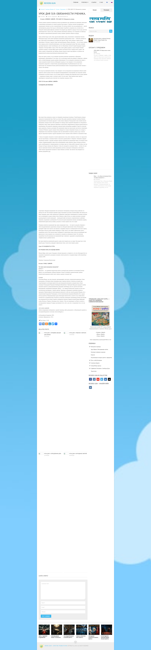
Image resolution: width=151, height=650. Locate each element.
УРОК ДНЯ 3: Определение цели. (52, 453)
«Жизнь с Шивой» (100, 334)
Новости (93, 355)
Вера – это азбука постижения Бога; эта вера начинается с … (102, 176)
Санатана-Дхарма (95, 363)
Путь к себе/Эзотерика (96, 360)
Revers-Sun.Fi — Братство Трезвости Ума (56, 645)
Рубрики (84, 2)
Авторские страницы (96, 346)
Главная (75, 2)
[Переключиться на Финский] (107, 3)
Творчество (93, 371)
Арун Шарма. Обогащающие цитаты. (99, 349)
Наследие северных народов (98, 352)
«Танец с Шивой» (100, 336)
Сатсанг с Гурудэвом (52, 16)
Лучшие (95, 10)
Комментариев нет (63, 16)
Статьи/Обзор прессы (96, 365)
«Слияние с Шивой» (100, 332)
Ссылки (93, 2)
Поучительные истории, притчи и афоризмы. (101, 357)
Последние (106, 10)
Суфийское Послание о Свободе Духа (100, 368)
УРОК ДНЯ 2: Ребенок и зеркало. (77, 332)
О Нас (101, 2)
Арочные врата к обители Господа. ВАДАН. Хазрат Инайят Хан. (102, 39)
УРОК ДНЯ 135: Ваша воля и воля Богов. (102, 51)
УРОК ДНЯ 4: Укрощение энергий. (78, 453)
